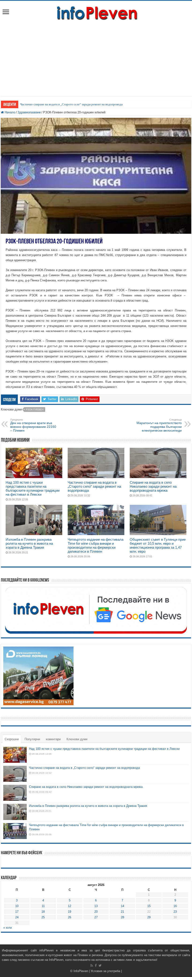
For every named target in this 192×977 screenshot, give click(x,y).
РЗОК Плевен (35, 409)
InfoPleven (81, 971)
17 (16, 911)
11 (43, 906)
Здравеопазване (29, 112)
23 (175, 911)
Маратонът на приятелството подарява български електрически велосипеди (159, 425)
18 (43, 911)
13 (96, 906)
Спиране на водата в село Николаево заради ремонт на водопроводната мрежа (153, 486)
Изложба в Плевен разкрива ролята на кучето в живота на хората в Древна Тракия (29, 543)
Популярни (32, 739)
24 (16, 917)
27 (96, 917)
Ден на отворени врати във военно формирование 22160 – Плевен (33, 425)
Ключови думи (76, 739)
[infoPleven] (96, 12)
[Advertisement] (96, 56)
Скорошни (12, 739)
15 (149, 906)
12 (69, 906)
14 (122, 906)
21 (122, 911)
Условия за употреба (105, 971)
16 (175, 906)
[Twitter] (100, 965)
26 (69, 917)
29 (149, 917)
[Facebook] (95, 965)
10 (16, 906)
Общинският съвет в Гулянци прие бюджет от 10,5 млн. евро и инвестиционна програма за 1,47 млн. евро (158, 545)
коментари (53, 739)
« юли (7, 927)
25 (43, 917)
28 (122, 917)
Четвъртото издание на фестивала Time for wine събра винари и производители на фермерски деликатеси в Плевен (95, 545)
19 (69, 911)
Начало (9, 112)
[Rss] (91, 965)
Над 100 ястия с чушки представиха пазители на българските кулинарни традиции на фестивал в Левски (32, 488)
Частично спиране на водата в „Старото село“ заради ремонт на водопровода (71, 104)
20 (96, 911)
